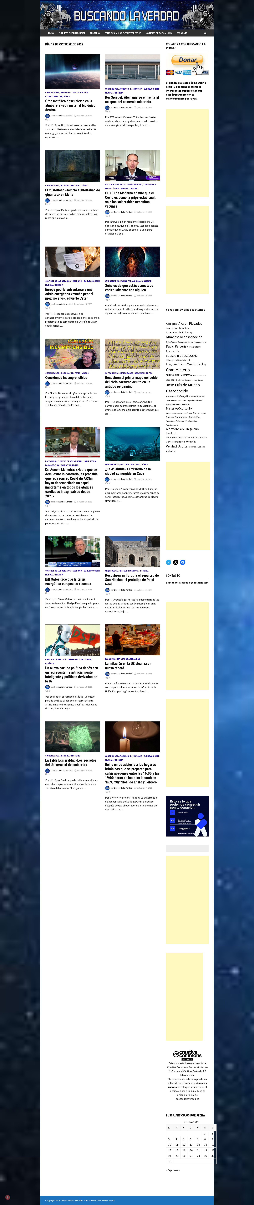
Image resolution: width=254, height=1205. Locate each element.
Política (49, 663)
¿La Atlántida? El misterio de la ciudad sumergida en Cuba (128, 471)
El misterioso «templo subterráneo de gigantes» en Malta (72, 192)
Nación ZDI (188, 413)
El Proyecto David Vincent (178, 360)
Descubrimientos (143, 373)
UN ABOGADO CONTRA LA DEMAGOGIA (187, 437)
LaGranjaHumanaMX (187, 396)
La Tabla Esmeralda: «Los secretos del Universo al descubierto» (70, 762)
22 (205, 1150)
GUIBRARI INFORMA (179, 375)
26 (184, 1156)
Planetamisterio (172, 425)
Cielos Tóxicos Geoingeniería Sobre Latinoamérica (186, 342)
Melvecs (168, 404)
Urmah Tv (191, 441)
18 (177, 1150)
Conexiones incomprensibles (66, 378)
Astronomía (111, 373)
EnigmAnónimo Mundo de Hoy (186, 364)
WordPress (102, 1200)
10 (169, 1144)
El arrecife (172, 351)
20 (191, 1150)
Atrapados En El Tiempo (180, 332)
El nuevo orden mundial (72, 33)
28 (198, 1156)
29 (205, 1156)
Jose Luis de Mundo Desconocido (183, 388)
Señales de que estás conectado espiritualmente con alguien (129, 287)
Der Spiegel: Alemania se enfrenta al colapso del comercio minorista (132, 99)
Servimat (171, 433)
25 (177, 1156)
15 (205, 1144)
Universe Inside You (175, 441)
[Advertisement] (187, 153)
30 (213, 1156)
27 (191, 1156)
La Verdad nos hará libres (176, 400)
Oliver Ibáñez (194, 417)
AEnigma (171, 324)
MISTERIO (95, 33)
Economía (182, 33)
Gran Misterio (178, 369)
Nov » (176, 1170)
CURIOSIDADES (52, 92)
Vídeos (67, 96)
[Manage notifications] (7, 1197)
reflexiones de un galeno (182, 429)
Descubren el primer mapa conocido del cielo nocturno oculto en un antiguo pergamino (131, 382)
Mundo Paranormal (130, 281)
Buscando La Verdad (63, 115)
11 (177, 1144)
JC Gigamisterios (184, 380)
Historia (65, 185)
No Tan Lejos (199, 413)
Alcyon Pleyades (190, 323)
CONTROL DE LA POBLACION (118, 89)
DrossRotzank (195, 347)
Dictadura (110, 184)
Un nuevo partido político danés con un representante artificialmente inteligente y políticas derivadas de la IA (71, 674)
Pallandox (180, 421)
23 (213, 1150)
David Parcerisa (177, 346)
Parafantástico (191, 421)
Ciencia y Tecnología (55, 659)
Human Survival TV (199, 376)
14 (198, 1144)
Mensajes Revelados (180, 404)
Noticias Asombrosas (176, 416)
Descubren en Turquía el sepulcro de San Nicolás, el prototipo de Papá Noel (132, 579)
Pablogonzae (170, 421)
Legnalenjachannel (195, 400)
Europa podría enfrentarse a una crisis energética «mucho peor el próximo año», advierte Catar (69, 293)
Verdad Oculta (176, 446)
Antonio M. (184, 328)
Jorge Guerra (198, 380)
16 (213, 1144)
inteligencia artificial (79, 659)
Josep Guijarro (171, 396)
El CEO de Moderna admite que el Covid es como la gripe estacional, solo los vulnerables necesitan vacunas (130, 199)
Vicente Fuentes (197, 446)
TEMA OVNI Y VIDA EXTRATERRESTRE (123, 33)
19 (184, 1150)
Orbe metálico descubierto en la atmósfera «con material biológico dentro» (70, 105)
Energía (119, 92)
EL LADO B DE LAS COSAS (181, 355)
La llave (201, 396)
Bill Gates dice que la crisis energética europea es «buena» (68, 581)
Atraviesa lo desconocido (184, 337)
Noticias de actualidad (159, 33)
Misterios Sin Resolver (174, 413)
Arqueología (111, 570)
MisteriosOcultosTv (179, 408)
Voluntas (171, 451)
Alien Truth (171, 328)
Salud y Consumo (129, 188)
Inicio (51, 33)
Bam (112, 1200)
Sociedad (147, 281)
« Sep (169, 1170)
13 (191, 1144)
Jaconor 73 (171, 379)
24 (169, 1156)
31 (169, 1161)
